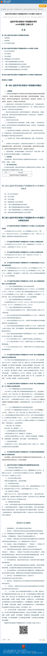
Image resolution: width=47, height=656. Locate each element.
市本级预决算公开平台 (18, 9)
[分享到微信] (44, 639)
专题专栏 (11, 9)
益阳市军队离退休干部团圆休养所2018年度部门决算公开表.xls (23, 623)
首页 (8, 9)
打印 (4, 639)
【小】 (28, 17)
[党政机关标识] (23, 647)
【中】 (25, 17)
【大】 (23, 17)
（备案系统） (17, 652)
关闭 (8, 639)
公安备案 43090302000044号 (38, 652)
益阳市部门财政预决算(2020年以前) (30, 9)
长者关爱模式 (43, 5)
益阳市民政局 (40, 9)
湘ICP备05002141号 (10, 652)
